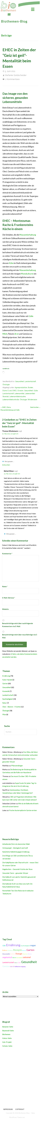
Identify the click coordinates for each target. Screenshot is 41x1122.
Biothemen (6, 1034)
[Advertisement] (20, 1078)
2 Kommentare (12, 79)
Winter (30, 954)
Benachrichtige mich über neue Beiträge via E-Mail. (19, 636)
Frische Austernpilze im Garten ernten (23, 810)
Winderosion (32, 399)
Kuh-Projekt (7, 1042)
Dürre (5, 390)
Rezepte (17, 950)
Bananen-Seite (7, 1027)
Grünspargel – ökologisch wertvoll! (15, 848)
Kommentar (7, 554)
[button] (32, 10)
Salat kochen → (35, 407)
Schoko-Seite (7, 1046)
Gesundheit (19, 381)
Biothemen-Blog (14, 21)
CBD (4, 946)
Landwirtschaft (30, 381)
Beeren (24, 950)
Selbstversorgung (20, 966)
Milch (5, 334)
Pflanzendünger (17, 766)
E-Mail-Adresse (8, 598)
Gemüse (5, 966)
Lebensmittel (19, 393)
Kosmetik (5, 691)
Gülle (31, 316)
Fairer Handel (7, 680)
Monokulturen (27, 274)
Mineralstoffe (6, 954)
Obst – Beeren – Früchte (11, 707)
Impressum (8, 1109)
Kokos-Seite (7, 1038)
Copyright (19, 1109)
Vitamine (25, 954)
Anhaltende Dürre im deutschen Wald (16, 844)
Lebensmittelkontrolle (11, 399)
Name (5, 586)
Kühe (11, 263)
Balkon (4, 950)
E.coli (10, 390)
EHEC (15, 390)
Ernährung (6, 676)
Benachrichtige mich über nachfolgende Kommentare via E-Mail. (17, 624)
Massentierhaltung (28, 235)
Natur (4, 703)
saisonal (27, 957)
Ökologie (6, 384)
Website (5, 609)
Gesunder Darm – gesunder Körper (15, 873)
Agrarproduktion (21, 387)
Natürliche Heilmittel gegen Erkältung (15, 852)
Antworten (6, 465)
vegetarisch (7, 957)
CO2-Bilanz (10, 950)
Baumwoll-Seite (8, 1031)
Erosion (20, 390)
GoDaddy (28, 1117)
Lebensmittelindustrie (17, 396)
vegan (33, 945)
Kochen (12, 954)
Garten (5, 683)
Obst (19, 962)
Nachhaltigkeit (7, 699)
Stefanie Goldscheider (16, 75)
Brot (17, 334)
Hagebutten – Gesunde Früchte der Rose (17, 869)
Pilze (4, 714)
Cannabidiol (19, 957)
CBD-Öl (12, 966)
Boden (30, 387)
